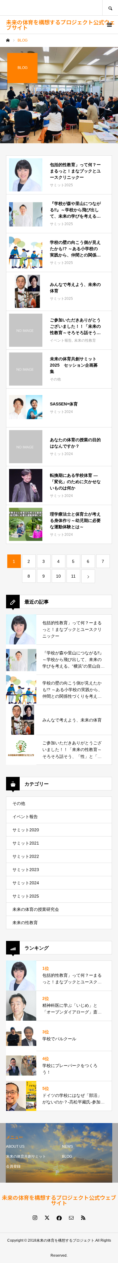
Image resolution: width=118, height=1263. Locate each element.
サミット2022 (25, 856)
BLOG (67, 1156)
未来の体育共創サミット (26, 1156)
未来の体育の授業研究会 (35, 909)
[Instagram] (35, 1218)
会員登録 (13, 1166)
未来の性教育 (25, 922)
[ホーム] (8, 40)
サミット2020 (25, 829)
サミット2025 (25, 896)
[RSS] (83, 1218)
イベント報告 (25, 816)
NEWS (67, 1146)
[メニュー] (109, 25)
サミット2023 (25, 869)
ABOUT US (15, 1146)
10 (58, 576)
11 (73, 576)
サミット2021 (25, 843)
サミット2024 (25, 882)
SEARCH (110, 7)
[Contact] (71, 1218)
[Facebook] (59, 1218)
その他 (18, 803)
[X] (47, 1218)
